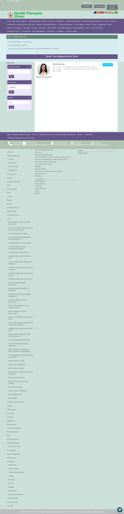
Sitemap (9, 200)
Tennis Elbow (50, 31)
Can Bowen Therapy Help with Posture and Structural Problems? (20, 229)
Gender (10, 98)
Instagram (78, 143)
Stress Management (38, 31)
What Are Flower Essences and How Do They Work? (20, 373)
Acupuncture (12, 465)
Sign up (88, 2)
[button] (62, 56)
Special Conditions (13, 208)
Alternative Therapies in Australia (45, 162)
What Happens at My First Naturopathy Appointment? (20, 356)
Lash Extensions (40, 184)
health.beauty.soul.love (102, 145)
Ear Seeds (11, 480)
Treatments (60, 21)
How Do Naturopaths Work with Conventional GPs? (18, 307)
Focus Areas (12, 82)
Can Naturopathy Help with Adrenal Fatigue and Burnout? (19, 238)
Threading (38, 186)
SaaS (43, 512)
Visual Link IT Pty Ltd (85, 512)
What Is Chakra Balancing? (16, 364)
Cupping (11, 476)
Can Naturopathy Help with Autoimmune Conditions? (17, 248)
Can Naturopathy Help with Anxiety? (19, 243)
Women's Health (71, 31)
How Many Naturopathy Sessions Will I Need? (20, 329)
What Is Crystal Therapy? (16, 368)
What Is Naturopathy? (15, 387)
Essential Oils (12, 163)
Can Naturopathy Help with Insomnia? (20, 279)
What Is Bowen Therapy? (16, 361)
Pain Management (78, 28)
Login (83, 2)
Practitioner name (14, 67)
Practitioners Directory (73, 21)
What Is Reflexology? (14, 394)
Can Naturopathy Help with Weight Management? (19, 295)
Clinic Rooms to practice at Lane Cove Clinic (20, 24)
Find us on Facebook (61, 143)
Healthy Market (82, 153)
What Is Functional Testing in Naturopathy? (17, 312)
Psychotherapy (13, 498)
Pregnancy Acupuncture (16, 494)
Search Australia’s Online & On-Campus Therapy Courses (53, 157)
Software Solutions (99, 512)
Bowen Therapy (13, 468)
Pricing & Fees (26, 31)
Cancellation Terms (13, 215)
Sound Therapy (13, 166)
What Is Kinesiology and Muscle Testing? (18, 382)
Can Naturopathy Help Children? (18, 252)
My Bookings (99, 6)
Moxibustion (12, 491)
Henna (37, 191)
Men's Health (51, 28)
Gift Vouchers (17, 28)
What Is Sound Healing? (15, 402)
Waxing (37, 193)
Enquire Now (108, 65)
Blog (13, 21)
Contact (87, 24)
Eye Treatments (40, 181)
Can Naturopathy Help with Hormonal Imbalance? (20, 268)
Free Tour (51, 21)
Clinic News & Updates (64, 28)
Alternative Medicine (50, 24)
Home (9, 21)
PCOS (87, 28)
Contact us (113, 21)
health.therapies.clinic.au (82, 145)
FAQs (110, 24)
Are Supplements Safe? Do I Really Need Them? (19, 223)
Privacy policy (11, 174)
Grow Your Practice (14, 446)
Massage (11, 487)
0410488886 (17, 145)
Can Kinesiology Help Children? (18, 233)
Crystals (10, 159)
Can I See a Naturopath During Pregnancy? (18, 345)
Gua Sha (11, 483)
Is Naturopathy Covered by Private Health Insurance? (19, 335)
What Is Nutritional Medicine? (17, 391)
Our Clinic (106, 21)
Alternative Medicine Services (38, 21)
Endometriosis (102, 24)
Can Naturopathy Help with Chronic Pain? (19, 257)
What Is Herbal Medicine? (16, 378)
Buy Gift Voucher (112, 7)
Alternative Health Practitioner (91, 21)
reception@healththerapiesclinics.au (38, 145)
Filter (11, 76)
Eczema (94, 24)
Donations (39, 24)
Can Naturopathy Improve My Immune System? (20, 274)
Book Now (86, 6)
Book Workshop (40, 174)
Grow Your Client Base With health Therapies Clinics (51, 159)
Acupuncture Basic (41, 169)
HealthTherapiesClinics (62, 145)
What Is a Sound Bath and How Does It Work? (20, 318)
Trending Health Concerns (43, 164)
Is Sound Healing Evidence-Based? (19, 340)
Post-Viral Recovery (96, 28)
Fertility (9, 28)
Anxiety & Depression (66, 24)
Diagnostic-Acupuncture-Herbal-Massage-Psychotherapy (58, 134)
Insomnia (34, 28)
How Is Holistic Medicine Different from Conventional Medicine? (20, 324)
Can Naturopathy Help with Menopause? (17, 284)
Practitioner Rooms (13, 31)
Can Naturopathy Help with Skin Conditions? (18, 289)
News (18, 21)
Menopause (42, 28)
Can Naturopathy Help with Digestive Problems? (20, 263)
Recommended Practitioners (44, 155)
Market (23, 21)
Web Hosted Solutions (53, 512)
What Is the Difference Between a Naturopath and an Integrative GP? (19, 350)
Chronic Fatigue (79, 24)
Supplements (12, 170)
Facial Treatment (40, 188)
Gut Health (26, 28)
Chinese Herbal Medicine (16, 472)
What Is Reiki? (12, 398)
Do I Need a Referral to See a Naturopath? (17, 301)
